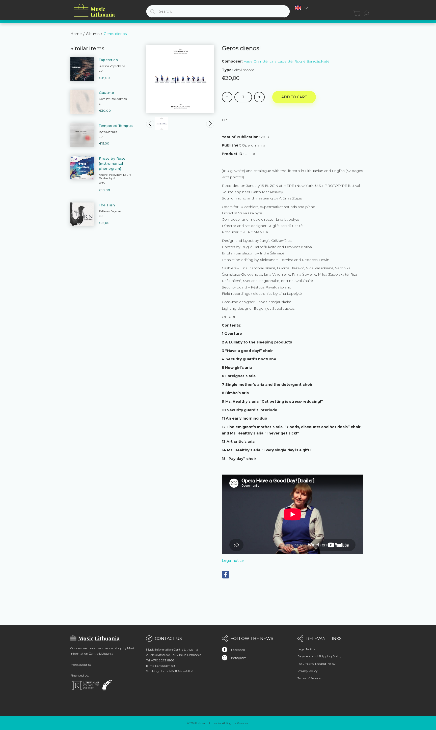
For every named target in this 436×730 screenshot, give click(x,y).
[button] (301, 8)
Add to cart (294, 97)
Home (76, 34)
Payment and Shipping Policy (319, 656)
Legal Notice (306, 649)
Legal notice (233, 560)
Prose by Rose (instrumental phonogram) (112, 163)
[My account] (366, 13)
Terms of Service (308, 678)
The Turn (107, 205)
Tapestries (108, 60)
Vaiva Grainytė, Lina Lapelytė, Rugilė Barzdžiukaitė (286, 61)
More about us (80, 664)
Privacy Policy (307, 671)
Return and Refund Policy (316, 663)
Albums (92, 34)
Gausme (106, 93)
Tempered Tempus (116, 126)
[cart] (356, 13)
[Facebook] (225, 574)
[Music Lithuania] (94, 10)
